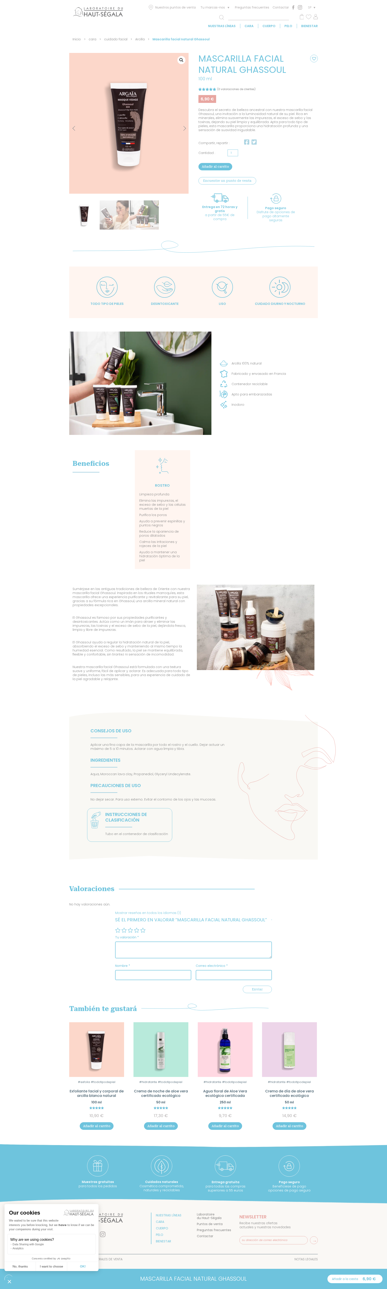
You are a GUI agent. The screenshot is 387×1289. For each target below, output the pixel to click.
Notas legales (306, 1259)
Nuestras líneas (222, 26)
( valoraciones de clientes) (236, 89)
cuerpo (268, 26)
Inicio (77, 39)
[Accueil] (98, 13)
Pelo (288, 26)
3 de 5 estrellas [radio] (130, 930)
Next (180, 126)
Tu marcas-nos (212, 7)
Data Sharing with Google (28, 1244)
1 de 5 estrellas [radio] (117, 930)
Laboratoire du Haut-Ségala (209, 1216)
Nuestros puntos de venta (175, 7)
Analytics (18, 1248)
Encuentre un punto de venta (227, 180)
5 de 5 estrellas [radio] (143, 930)
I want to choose (51, 1266)
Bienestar (309, 26)
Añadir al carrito (215, 166)
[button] (181, 60)
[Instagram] (300, 7)
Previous (75, 129)
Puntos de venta (210, 1224)
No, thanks (20, 1266)
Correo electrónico (212, 965)
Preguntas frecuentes (252, 7)
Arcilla (140, 39)
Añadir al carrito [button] (96, 1126)
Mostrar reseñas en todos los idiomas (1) (148, 913)
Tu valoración (127, 937)
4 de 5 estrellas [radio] (136, 930)
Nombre (122, 965)
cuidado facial (115, 39)
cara (249, 26)
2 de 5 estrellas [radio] (124, 930)
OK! (83, 1266)
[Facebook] (293, 7)
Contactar (281, 7)
